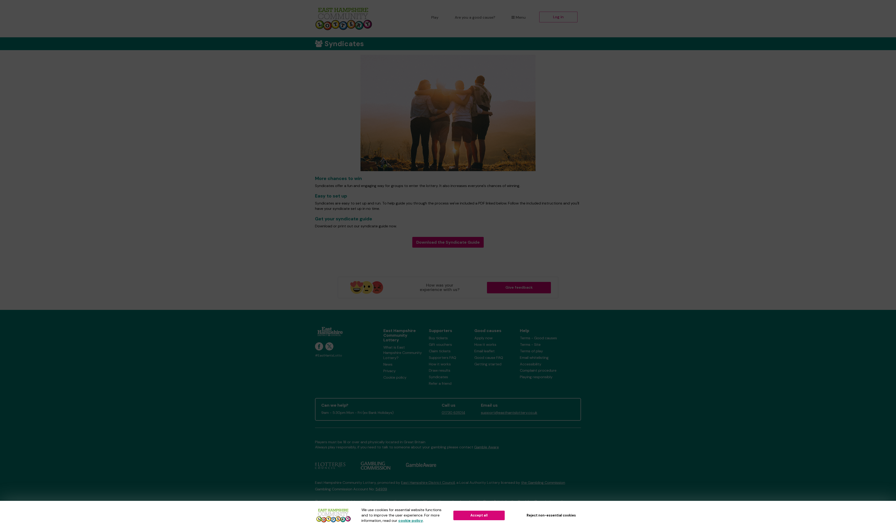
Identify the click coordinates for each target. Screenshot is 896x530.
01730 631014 (453, 412)
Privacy (389, 370)
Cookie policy (394, 377)
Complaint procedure (538, 370)
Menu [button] (521, 17)
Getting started (487, 364)
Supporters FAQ (442, 357)
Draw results (439, 370)
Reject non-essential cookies (551, 515)
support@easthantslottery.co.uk (509, 412)
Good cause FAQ (488, 357)
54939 (381, 489)
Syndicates (438, 376)
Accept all (479, 515)
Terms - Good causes (538, 338)
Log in (558, 16)
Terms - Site (530, 344)
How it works (440, 364)
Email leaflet (484, 351)
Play (434, 17)
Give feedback (519, 287)
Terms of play (531, 351)
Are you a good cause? (475, 17)
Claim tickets (440, 351)
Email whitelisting (534, 357)
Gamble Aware (486, 447)
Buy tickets (438, 338)
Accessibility (530, 364)
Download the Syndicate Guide (448, 242)
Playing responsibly (536, 376)
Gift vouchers (440, 344)
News (387, 364)
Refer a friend (440, 383)
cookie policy (410, 520)
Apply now (483, 338)
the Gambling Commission (543, 482)
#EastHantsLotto (328, 355)
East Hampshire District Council (428, 482)
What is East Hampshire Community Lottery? (402, 352)
